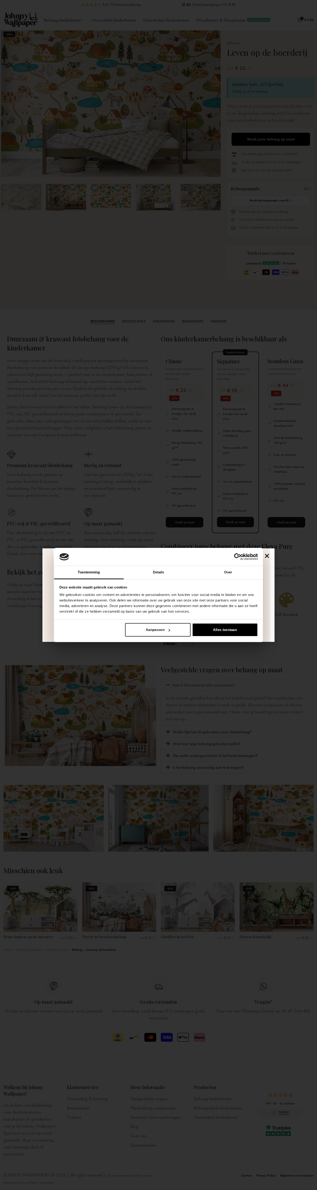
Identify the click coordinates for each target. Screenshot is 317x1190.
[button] (267, 556)
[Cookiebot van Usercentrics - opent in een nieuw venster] (237, 556)
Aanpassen (155, 630)
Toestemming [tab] (89, 572)
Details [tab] (158, 572)
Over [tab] (228, 572)
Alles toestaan (225, 630)
